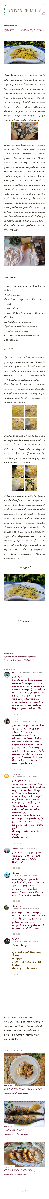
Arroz (15, 659)
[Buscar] (43, 4)
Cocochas (23, 659)
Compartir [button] (8, 653)
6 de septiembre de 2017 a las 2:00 (26, 908)
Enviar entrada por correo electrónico (20, 656)
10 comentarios (21, 1093)
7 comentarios (21, 1174)
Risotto (30, 659)
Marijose (15, 873)
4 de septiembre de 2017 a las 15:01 (26, 777)
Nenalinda (16, 720)
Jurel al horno (14, 1129)
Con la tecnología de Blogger (26, 1191)
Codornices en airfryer (19, 1170)
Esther (14, 673)
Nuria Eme (16, 775)
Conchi (15, 849)
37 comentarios (21, 1134)
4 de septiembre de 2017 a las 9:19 (30, 673)
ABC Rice (36, 216)
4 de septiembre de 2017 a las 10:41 (26, 722)
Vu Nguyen (17, 958)
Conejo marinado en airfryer (23, 1089)
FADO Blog (17, 939)
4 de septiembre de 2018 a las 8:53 (25, 941)
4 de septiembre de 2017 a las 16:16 (25, 875)
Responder (16, 714)
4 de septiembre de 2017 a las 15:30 (32, 849)
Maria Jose (16, 906)
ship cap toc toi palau (24, 968)
